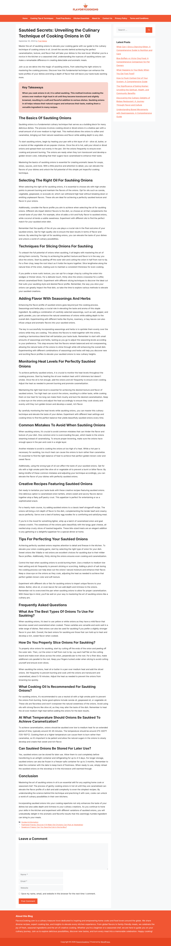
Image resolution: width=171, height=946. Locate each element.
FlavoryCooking (82, 942)
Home (25, 18)
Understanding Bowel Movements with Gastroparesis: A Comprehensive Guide (134, 113)
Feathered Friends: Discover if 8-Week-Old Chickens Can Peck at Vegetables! (52, 825)
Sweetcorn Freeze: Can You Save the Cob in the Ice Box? (44, 827)
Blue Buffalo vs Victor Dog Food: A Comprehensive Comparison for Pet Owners (133, 62)
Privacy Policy (121, 18)
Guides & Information (29, 822)
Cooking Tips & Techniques (41, 18)
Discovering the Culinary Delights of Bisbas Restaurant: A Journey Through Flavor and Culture (133, 101)
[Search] (149, 30)
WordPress (105, 942)
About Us (96, 18)
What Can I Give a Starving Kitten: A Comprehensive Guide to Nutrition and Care (134, 50)
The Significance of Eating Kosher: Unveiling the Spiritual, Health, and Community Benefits (132, 89)
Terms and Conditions (139, 18)
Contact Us (107, 18)
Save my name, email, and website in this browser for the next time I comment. (58, 894)
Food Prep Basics (63, 18)
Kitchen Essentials (81, 18)
